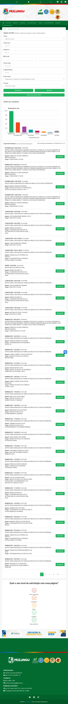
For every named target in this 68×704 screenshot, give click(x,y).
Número (6, 49)
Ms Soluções (27, 701)
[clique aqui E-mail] (29, 697)
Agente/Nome (8, 69)
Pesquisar (19, 90)
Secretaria (7, 76)
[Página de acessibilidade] (40, 2)
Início (4, 29)
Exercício (7, 43)
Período (7, 56)
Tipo (5, 36)
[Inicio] (3, 23)
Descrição (7, 63)
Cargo (6, 83)
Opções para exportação (34, 95)
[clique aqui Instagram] (38, 697)
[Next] (62, 574)
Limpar (50, 90)
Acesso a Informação (13, 29)
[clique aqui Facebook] (34, 697)
